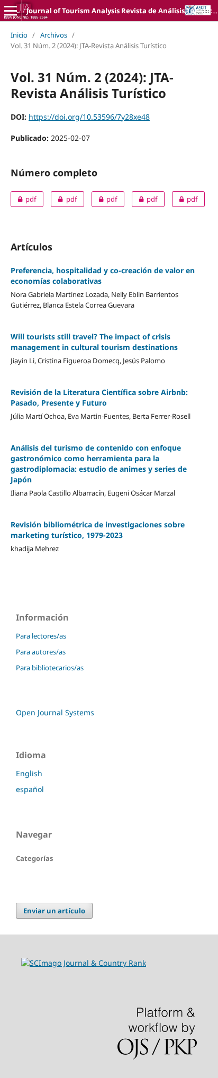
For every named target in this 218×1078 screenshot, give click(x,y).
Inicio (19, 35)
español (30, 789)
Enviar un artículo (54, 910)
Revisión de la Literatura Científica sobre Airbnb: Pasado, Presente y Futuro (99, 397)
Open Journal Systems (55, 712)
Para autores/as (41, 652)
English (29, 773)
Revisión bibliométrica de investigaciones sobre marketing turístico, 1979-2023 (98, 529)
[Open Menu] (10, 10)
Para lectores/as (41, 636)
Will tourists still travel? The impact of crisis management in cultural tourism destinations (94, 341)
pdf (23, 199)
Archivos (53, 35)
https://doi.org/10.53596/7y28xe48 (89, 117)
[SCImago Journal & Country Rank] (83, 963)
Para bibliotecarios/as (50, 667)
